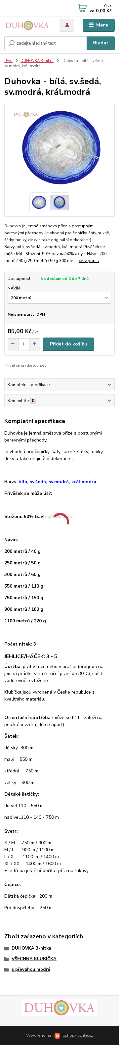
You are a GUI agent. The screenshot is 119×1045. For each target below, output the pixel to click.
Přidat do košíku (68, 344)
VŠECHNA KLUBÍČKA (34, 959)
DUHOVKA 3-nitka (37, 60)
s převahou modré (31, 969)
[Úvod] (27, 25)
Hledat (100, 43)
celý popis (89, 260)
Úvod (8, 60)
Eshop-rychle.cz (77, 1035)
